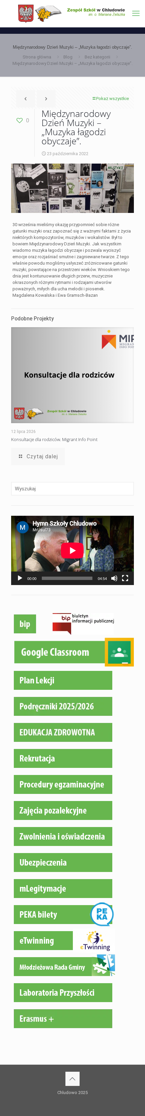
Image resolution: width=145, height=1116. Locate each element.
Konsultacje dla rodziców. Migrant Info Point (54, 439)
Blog (67, 56)
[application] (72, 550)
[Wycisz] (114, 578)
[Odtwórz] (20, 578)
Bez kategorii (97, 56)
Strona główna (37, 56)
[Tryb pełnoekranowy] (125, 578)
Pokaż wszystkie (112, 98)
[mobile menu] (136, 13)
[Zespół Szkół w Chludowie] (72, 13)
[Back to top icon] (72, 1079)
